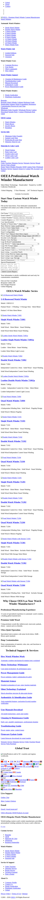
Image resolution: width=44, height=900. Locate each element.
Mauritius (18, 789)
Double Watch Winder (12, 29)
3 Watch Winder (10, 31)
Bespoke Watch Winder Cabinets (12, 102)
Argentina (13, 785)
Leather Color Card (11, 158)
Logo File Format (7, 246)
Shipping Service (17, 163)
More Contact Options (8, 801)
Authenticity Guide (11, 85)
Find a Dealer (10, 165)
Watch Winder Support (9, 75)
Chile (22, 785)
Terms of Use (16, 894)
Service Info (5, 132)
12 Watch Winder (11, 39)
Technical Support (11, 872)
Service (3, 161)
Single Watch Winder (12, 28)
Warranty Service (29, 163)
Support (15, 169)
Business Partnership (12, 842)
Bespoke (4, 100)
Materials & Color (11, 838)
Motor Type (5, 234)
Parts (34, 167)
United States (7, 772)
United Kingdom (9, 780)
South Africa (7, 789)
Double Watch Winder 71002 (13, 360)
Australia (6, 776)
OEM (3, 114)
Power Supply (5, 236)
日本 (11, 761)
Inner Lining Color (7, 256)
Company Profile (11, 882)
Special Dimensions (7, 260)
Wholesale (4, 108)
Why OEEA (9, 71)
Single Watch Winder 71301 (13, 543)
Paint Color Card (11, 152)
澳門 (37, 764)
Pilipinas (19, 766)
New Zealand (17, 776)
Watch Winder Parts (11, 45)
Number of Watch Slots (9, 224)
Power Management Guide (14, 87)
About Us (21, 169)
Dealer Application (11, 95)
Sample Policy (13, 112)
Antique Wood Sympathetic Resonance (23, 104)
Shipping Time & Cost (12, 142)
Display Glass (5, 240)
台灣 (24, 764)
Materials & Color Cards (10, 146)
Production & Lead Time (13, 140)
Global (7, 2)
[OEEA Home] (20, 17)
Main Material (5, 226)
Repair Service (10, 870)
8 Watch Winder (10, 37)
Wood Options (10, 150)
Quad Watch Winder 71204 (13, 522)
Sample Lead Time (11, 138)
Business (4, 169)
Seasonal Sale (9, 55)
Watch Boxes (9, 124)
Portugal (23, 782)
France (31, 780)
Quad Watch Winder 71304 (13, 585)
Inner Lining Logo (7, 258)
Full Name (5, 213)
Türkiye (17, 768)
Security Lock (5, 238)
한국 (18, 761)
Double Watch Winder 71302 (13, 563)
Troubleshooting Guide (13, 81)
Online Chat (5, 797)
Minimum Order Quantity (9, 110)
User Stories (9, 67)
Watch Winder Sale (8, 49)
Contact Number (7, 218)
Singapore (26, 761)
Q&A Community (11, 69)
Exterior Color (6, 230)
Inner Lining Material (8, 254)
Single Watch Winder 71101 (13, 421)
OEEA (13, 897)
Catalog (29, 167)
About (7, 4)
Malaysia (36, 761)
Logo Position (5, 248)
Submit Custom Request (9, 271)
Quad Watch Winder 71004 (13, 401)
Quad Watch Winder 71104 (13, 461)
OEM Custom (6, 118)
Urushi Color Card (11, 154)
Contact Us (9, 884)
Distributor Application (13, 97)
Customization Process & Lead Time (13, 106)
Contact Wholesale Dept (27, 112)
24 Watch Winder (11, 43)
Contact (7, 6)
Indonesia (10, 766)
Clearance (8, 57)
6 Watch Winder (10, 35)
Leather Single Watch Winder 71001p (17, 340)
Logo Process (6, 244)
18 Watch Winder (11, 41)
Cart (41, 169)
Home (3, 167)
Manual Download (11, 83)
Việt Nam (15, 764)
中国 (5, 761)
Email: (9, 809)
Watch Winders (6, 19)
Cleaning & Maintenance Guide (16, 79)
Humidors (8, 128)
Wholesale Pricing (25, 110)
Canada (18, 772)
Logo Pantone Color (8, 250)
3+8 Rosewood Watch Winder (14, 299)
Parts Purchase (11, 744)
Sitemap (25, 894)
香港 (30, 764)
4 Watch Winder (10, 33)
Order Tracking (6, 163)
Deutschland (22, 780)
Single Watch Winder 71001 (13, 319)
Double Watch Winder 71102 (13, 441)
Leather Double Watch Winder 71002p (18, 380)
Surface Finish (6, 228)
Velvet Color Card (11, 156)
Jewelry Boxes (10, 126)
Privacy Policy (6, 894)
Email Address (6, 215)
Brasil (5, 785)
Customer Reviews (11, 65)
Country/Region (6, 220)
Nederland (13, 782)
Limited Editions (10, 53)
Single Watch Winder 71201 (13, 482)
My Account (35, 169)
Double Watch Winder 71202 (13, 502)
